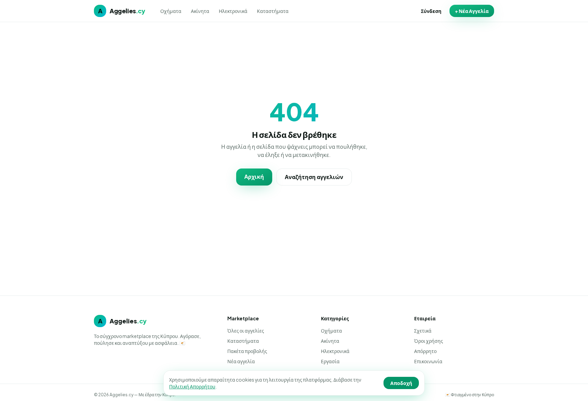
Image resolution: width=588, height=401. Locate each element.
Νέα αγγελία (241, 361)
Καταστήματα (273, 11)
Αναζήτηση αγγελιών (314, 176)
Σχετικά (422, 330)
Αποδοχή (401, 383)
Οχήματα (170, 11)
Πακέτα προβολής (247, 351)
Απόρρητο (425, 351)
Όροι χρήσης (428, 341)
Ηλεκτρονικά (233, 11)
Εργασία (330, 361)
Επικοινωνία (428, 361)
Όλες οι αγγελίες (245, 330)
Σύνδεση (431, 11)
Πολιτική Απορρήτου (192, 386)
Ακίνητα (200, 11)
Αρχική (254, 176)
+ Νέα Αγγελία (472, 11)
